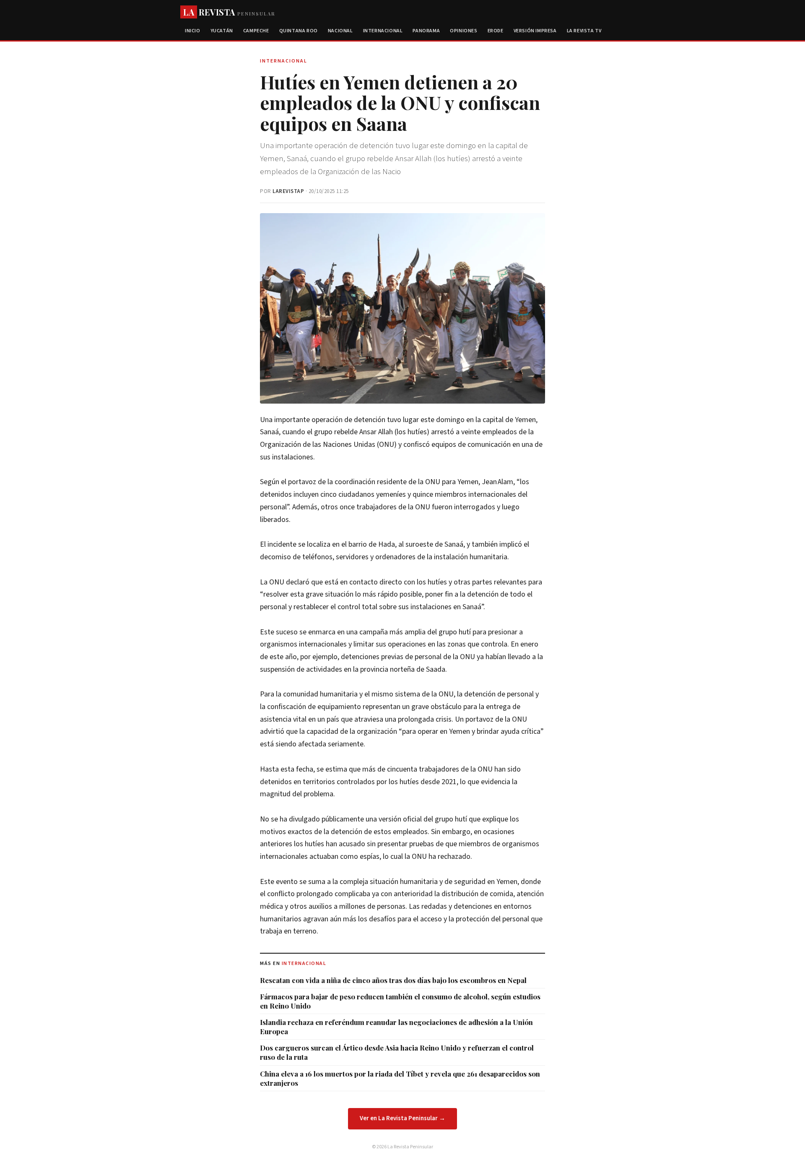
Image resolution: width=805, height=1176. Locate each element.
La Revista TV (584, 30)
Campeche (256, 30)
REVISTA (229, 12)
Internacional (383, 30)
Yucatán (221, 30)
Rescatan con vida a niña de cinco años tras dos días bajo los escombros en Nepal (393, 980)
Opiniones (463, 30)
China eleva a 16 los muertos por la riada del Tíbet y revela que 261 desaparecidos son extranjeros (400, 1078)
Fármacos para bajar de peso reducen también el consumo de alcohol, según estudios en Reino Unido (400, 1001)
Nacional (340, 30)
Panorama (426, 30)
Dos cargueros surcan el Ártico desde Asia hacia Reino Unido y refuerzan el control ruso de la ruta (397, 1052)
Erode (496, 30)
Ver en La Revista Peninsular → (402, 1118)
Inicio (192, 30)
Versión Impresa (535, 30)
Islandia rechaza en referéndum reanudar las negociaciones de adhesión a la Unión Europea (396, 1026)
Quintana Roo (298, 30)
